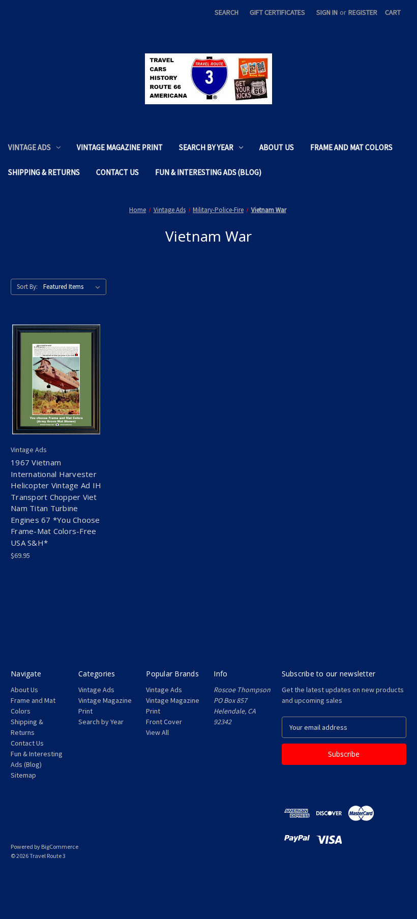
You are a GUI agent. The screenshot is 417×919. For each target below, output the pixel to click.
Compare (53, 379)
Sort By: (27, 286)
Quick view (47, 361)
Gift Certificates (277, 12)
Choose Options (56, 397)
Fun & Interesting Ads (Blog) (208, 172)
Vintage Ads (29, 147)
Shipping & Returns (44, 172)
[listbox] (74, 286)
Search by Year (206, 147)
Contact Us (117, 172)
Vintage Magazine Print (120, 147)
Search (227, 12)
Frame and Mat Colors (351, 147)
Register (362, 12)
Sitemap (23, 775)
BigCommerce (59, 846)
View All (157, 732)
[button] (208, 879)
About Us (276, 147)
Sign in (327, 12)
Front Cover (164, 721)
